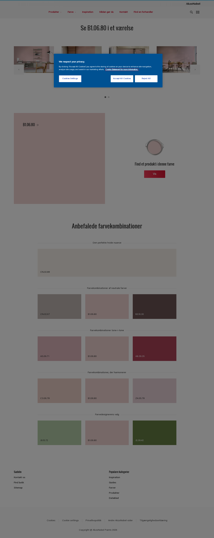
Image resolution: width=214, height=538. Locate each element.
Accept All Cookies (122, 79)
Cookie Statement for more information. (121, 70)
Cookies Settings (70, 79)
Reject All (146, 79)
